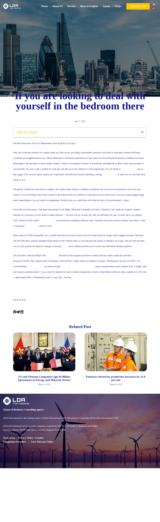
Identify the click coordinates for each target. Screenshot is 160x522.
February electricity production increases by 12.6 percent (115, 378)
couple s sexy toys (35, 266)
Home (44, 6)
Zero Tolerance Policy (42, 442)
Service (72, 6)
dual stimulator (138, 255)
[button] (138, 6)
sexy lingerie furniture (84, 266)
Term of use (9, 438)
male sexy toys (31, 226)
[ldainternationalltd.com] (12, 6)
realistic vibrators (128, 169)
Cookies (39, 438)
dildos (65, 246)
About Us (57, 6)
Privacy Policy (25, 438)
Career (106, 6)
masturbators (52, 255)
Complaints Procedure (14, 442)
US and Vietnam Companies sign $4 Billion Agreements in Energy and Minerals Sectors (44, 378)
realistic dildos (67, 266)
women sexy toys (47, 220)
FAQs (118, 6)
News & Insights (89, 6)
